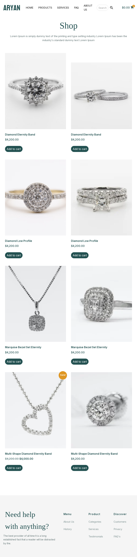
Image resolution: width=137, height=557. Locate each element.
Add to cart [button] (14, 149)
